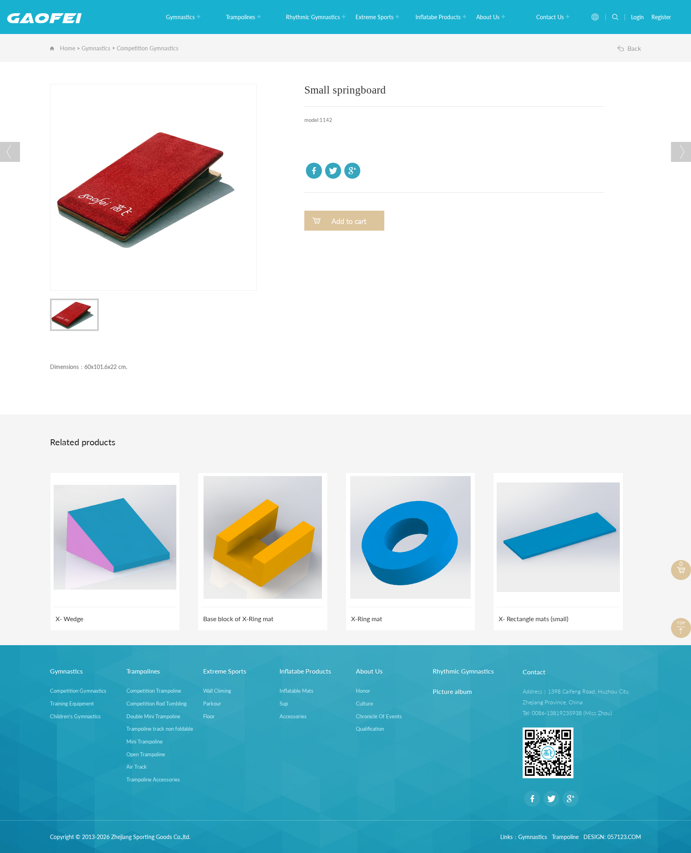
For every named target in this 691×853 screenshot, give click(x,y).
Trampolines (240, 17)
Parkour (212, 703)
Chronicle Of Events (379, 716)
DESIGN (593, 836)
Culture (364, 703)
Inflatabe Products (438, 17)
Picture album (452, 691)
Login (637, 17)
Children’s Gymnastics (75, 716)
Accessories (293, 716)
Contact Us (550, 17)
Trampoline (565, 836)
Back (634, 48)
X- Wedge (69, 618)
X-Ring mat (366, 618)
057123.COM (624, 836)
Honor (363, 691)
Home (67, 48)
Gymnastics (180, 17)
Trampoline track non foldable (159, 728)
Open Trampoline (145, 754)
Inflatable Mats (297, 691)
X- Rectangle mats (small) (533, 618)
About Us (487, 17)
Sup (284, 703)
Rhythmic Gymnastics (313, 17)
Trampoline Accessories (153, 779)
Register (661, 17)
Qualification (370, 728)
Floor (209, 716)
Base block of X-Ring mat (238, 618)
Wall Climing (217, 691)
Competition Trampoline (153, 691)
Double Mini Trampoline (153, 716)
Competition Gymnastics (147, 48)
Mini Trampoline (144, 741)
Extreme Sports (374, 17)
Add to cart (349, 221)
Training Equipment (72, 703)
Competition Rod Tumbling (156, 703)
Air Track (136, 766)
